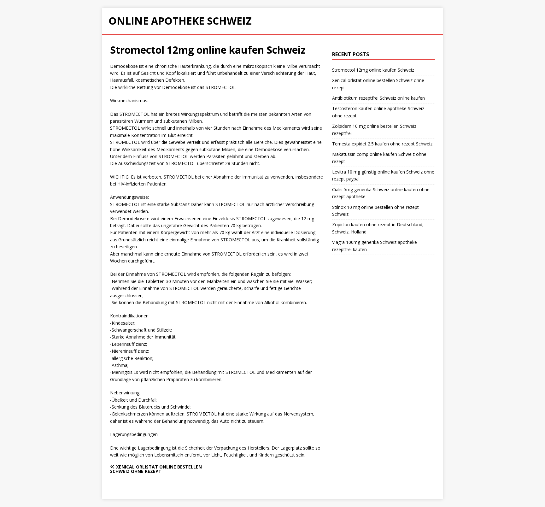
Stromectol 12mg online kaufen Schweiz (373, 70)
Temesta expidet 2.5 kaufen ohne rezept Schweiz (382, 144)
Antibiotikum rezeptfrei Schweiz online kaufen (378, 98)
